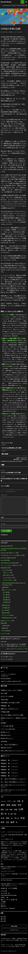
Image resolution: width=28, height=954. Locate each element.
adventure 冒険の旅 (6, 558)
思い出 (4, 813)
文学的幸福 (4, 741)
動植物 (14, 805)
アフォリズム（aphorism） (8, 908)
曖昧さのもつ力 (7, 364)
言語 (3, 464)
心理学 (4, 625)
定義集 (4, 587)
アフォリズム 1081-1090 (8, 729)
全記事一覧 (4, 888)
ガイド (21, 874)
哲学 (19, 805)
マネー (9, 801)
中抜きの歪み (4, 699)
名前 (3, 517)
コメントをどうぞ (18, 32)
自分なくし (6, 572)
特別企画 (3, 568)
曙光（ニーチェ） (7, 590)
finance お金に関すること (8, 553)
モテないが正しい (8, 580)
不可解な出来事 (5, 712)
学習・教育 (8, 809)
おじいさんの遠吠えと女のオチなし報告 (12, 715)
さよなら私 (5, 570)
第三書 (5, 597)
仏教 (18, 801)
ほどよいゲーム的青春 (7, 696)
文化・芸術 (5, 818)
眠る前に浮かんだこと (7, 738)
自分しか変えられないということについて (12, 750)
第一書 (5, 592)
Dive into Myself (6, 2)
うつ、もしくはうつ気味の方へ (10, 565)
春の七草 (3, 917)
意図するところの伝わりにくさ (9, 708)
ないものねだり (7, 577)
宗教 (15, 809)
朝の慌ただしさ (5, 732)
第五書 (5, 602)
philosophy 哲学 (5, 546)
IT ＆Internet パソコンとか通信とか (11, 555)
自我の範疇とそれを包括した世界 (10, 702)
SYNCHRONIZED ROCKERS (8, 895)
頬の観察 (3, 723)
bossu (10, 32)
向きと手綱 (4, 693)
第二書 (5, 595)
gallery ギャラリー (6, 621)
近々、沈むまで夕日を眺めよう (9, 744)
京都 (14, 801)
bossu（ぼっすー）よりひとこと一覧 (17, 648)
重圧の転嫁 (5, 454)
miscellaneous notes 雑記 (8, 25)
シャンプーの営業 (8, 314)
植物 (3, 628)
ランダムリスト (14, 929)
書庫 (2, 623)
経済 (2, 822)
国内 (2, 809)
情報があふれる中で (6, 747)
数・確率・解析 (12, 814)
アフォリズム (6, 615)
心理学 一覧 (4, 897)
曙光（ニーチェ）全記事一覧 (9, 899)
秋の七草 (3, 921)
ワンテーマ (4, 633)
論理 (12, 822)
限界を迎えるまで (6, 735)
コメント (4, 495)
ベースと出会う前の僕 (7, 726)
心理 (21, 809)
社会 (22, 818)
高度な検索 (14, 926)
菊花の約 (4, 613)
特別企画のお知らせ (8, 618)
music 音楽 (4, 560)
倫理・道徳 (5, 805)
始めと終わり (7, 575)
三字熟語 (4, 608)
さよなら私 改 (5, 893)
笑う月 (4, 610)
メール (4, 524)
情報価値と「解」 (6, 705)
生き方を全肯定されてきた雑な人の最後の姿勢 (14, 479)
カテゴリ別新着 (12, 888)
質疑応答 (4, 605)
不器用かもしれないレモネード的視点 (11, 690)
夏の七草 (3, 919)
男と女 (16, 818)
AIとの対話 (5, 630)
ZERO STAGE (3, 801)
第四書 (5, 600)
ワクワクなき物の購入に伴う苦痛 (11, 448)
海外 (12, 818)
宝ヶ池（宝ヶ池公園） (7, 659)
